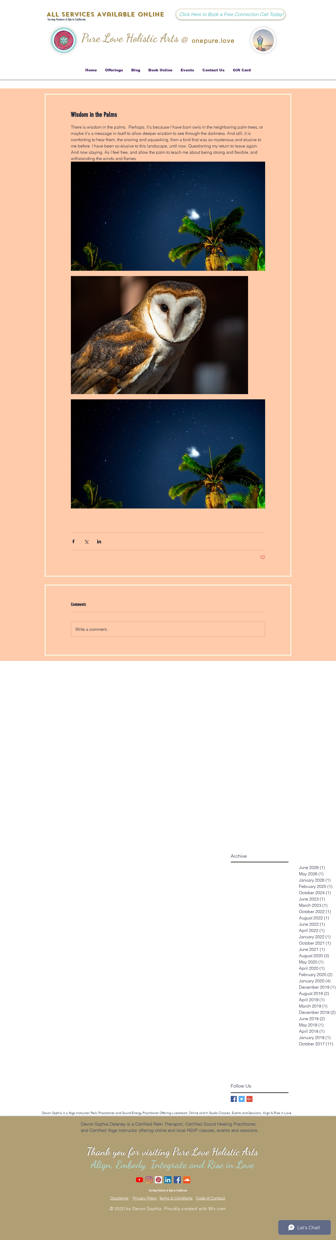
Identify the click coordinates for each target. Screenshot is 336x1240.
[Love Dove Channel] (139, 1179)
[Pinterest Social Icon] (158, 1179)
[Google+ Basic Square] (249, 1099)
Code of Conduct (210, 1198)
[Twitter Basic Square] (242, 1099)
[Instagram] (149, 1179)
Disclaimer (119, 1198)
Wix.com (217, 1208)
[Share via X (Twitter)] (86, 541)
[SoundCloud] (186, 1179)
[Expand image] (168, 216)
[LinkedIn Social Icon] (167, 1179)
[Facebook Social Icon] (177, 1179)
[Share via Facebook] (73, 541)
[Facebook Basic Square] (234, 1099)
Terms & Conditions (176, 1198)
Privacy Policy (145, 1198)
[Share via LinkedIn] (99, 541)
